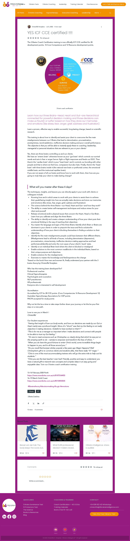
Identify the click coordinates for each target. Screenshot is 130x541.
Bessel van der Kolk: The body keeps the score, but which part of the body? (31, 446)
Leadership (86, 13)
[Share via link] (43, 403)
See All (110, 421)
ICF (38, 391)
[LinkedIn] (4, 517)
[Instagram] (14, 517)
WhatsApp (107, 504)
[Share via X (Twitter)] (33, 403)
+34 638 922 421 (96, 504)
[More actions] (101, 26)
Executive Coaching (70, 13)
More (97, 13)
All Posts (20, 13)
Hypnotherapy (52, 13)
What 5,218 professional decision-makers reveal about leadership (63, 446)
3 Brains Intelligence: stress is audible (97, 446)
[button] (110, 13)
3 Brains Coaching (35, 13)
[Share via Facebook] (28, 403)
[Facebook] (9, 517)
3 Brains (31, 391)
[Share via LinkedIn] (38, 403)
